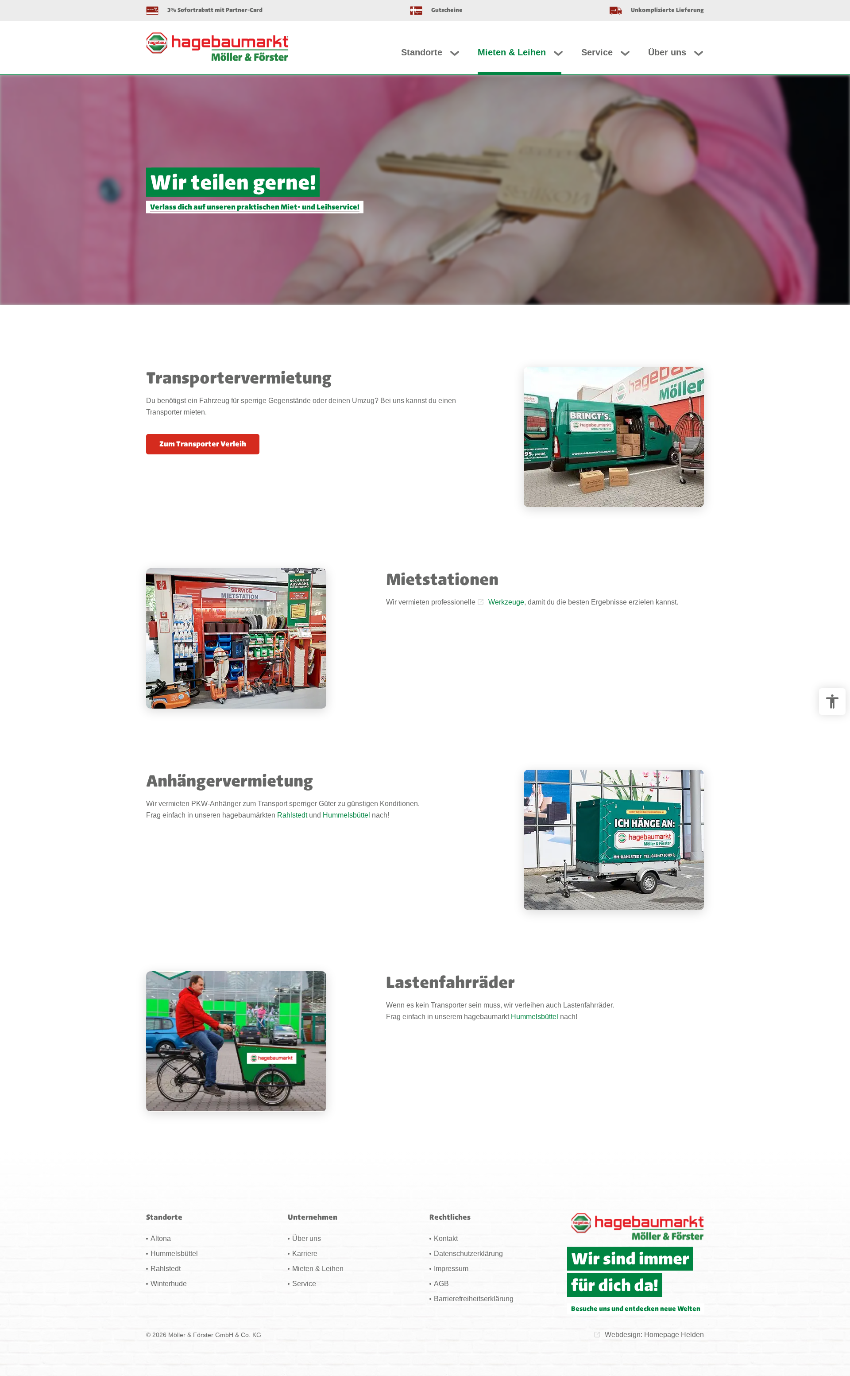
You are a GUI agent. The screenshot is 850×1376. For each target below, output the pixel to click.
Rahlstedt (292, 815)
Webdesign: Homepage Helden (654, 1334)
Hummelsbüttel (346, 815)
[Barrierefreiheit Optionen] (832, 701)
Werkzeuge (506, 602)
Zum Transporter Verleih (202, 444)
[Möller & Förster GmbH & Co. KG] (217, 46)
